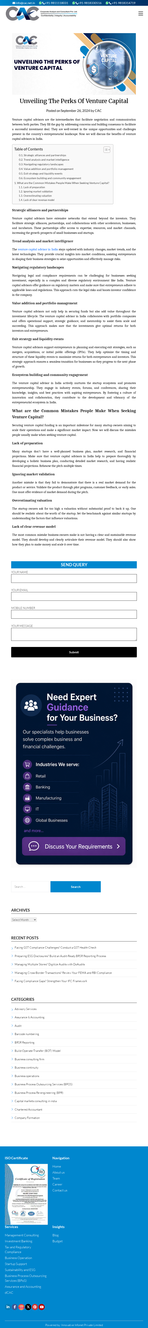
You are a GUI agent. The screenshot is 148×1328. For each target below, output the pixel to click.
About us (58, 1172)
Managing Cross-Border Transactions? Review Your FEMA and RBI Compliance (63, 972)
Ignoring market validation (38, 191)
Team (56, 1178)
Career (57, 1184)
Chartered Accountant (28, 1109)
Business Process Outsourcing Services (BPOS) (44, 1084)
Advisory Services (25, 1009)
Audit (18, 1025)
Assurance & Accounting (30, 1017)
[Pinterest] (35, 1307)
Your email (19, 590)
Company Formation (27, 1117)
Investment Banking (18, 1241)
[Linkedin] (8, 1307)
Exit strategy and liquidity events (43, 173)
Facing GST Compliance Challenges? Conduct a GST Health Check (55, 947)
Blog (55, 1235)
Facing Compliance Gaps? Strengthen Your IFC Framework (51, 981)
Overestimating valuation (38, 195)
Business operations (27, 1076)
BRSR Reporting (24, 1042)
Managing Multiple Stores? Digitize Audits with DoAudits (50, 964)
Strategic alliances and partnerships (45, 155)
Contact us (59, 1190)
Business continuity (26, 1067)
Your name (19, 572)
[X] (28, 1307)
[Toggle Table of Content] (105, 149)
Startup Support (16, 1264)
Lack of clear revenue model (39, 199)
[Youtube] (42, 1307)
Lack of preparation (34, 187)
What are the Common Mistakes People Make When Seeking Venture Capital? (63, 183)
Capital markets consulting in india (36, 1101)
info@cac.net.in (25, 3)
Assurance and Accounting (23, 1286)
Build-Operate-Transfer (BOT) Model (38, 1050)
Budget (57, 1241)
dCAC (9, 1292)
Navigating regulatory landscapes (43, 164)
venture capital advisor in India (38, 249)
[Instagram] (21, 1307)
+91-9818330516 (90, 3)
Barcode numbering (27, 1034)
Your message (22, 626)
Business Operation (18, 1258)
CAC (98, 111)
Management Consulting (22, 1235)
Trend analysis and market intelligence (46, 159)
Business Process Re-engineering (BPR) (39, 1092)
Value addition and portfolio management (48, 168)
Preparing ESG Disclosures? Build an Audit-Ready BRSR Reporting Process (60, 956)
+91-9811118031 (56, 3)
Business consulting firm (29, 1059)
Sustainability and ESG (20, 1270)
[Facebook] (15, 1307)
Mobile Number (23, 608)
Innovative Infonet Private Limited (82, 1325)
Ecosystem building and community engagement (52, 178)
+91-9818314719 (123, 3)
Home (56, 1166)
